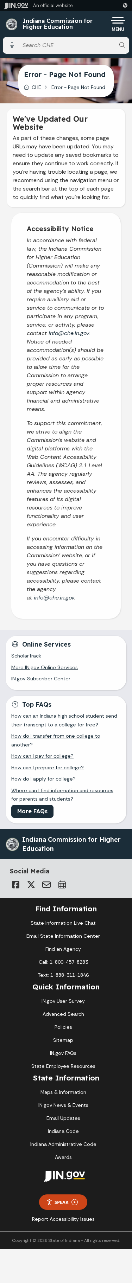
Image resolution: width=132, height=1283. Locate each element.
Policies (63, 1027)
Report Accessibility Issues (63, 1219)
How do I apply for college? (43, 779)
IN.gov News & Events (63, 1105)
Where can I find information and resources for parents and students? (62, 794)
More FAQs (32, 811)
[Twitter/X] (31, 884)
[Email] (46, 884)
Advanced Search (63, 1014)
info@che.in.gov (69, 333)
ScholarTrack (26, 656)
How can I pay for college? (42, 756)
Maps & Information (63, 1092)
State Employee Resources (63, 1066)
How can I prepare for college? (47, 767)
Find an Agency (63, 949)
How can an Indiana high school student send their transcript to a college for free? (64, 720)
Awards (63, 1157)
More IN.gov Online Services (44, 667)
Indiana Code (63, 1131)
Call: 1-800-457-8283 (63, 962)
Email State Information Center (63, 936)
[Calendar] (62, 884)
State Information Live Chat (63, 923)
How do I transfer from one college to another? (55, 740)
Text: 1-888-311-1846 (63, 975)
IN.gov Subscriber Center (40, 678)
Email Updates (63, 1118)
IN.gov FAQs (63, 1053)
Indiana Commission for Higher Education (58, 24)
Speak (62, 1202)
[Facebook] (15, 884)
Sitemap (63, 1040)
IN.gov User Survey (63, 1001)
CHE (36, 87)
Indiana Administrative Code (63, 1144)
